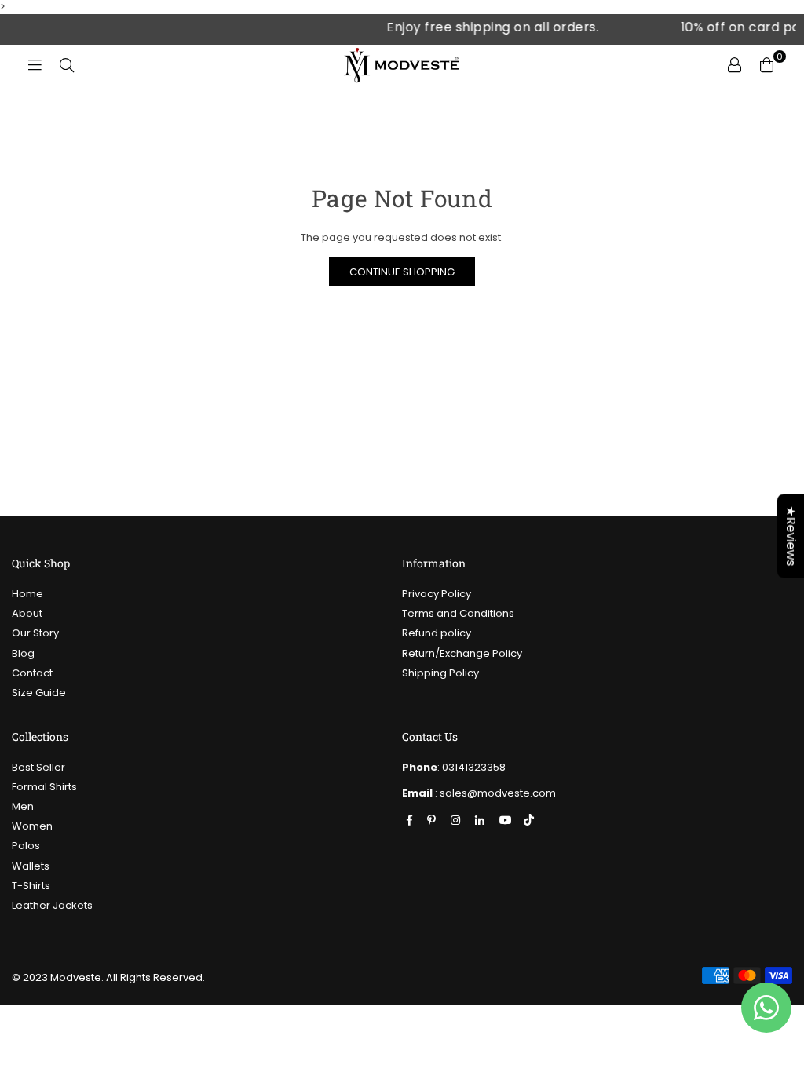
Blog (23, 653)
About (27, 613)
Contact (32, 672)
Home (27, 593)
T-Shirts (31, 885)
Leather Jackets (52, 905)
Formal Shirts (44, 786)
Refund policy (436, 632)
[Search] (65, 64)
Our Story (35, 632)
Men (23, 806)
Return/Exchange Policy (462, 653)
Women (32, 826)
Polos (26, 845)
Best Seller (38, 767)
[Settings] (732, 64)
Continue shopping (402, 271)
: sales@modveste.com (494, 793)
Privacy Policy (436, 593)
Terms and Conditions (458, 613)
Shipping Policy (440, 672)
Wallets (30, 866)
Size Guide (39, 692)
